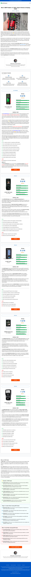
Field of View (8, 83)
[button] (30, 3)
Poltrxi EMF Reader (8, 106)
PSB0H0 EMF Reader (8, 402)
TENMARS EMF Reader (8, 331)
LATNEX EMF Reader (8, 192)
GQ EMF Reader (8, 261)
